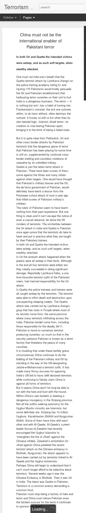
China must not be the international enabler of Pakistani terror (40, 41)
